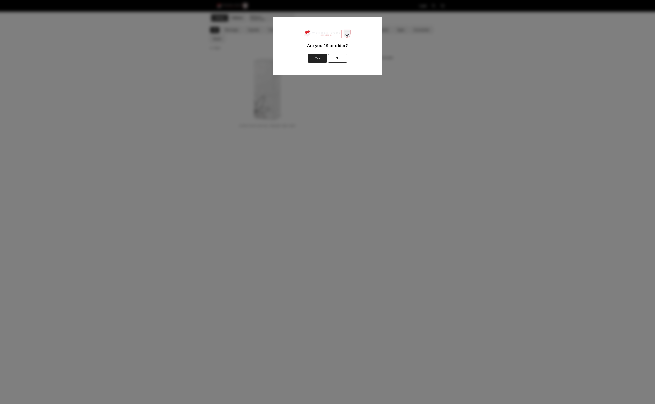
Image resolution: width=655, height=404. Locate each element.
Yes (317, 58)
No (337, 58)
